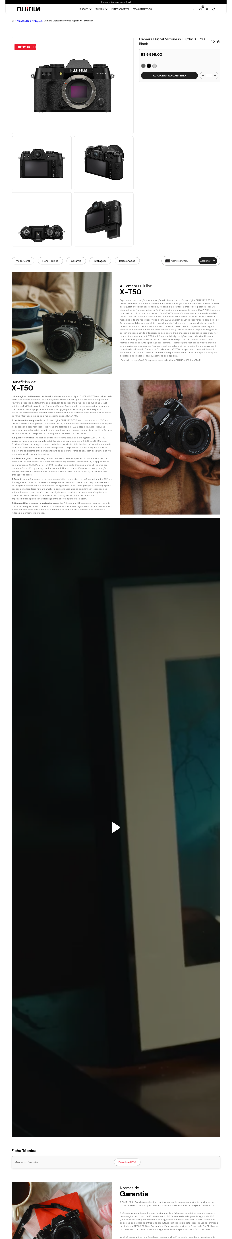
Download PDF (127, 1162)
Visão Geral (23, 260)
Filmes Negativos (120, 9)
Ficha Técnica (50, 260)
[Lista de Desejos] (213, 9)
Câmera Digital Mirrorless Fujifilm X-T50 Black (68, 20)
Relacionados (127, 260)
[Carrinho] (200, 9)
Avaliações (100, 260)
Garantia (76, 260)
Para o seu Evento (142, 9)
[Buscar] (194, 9)
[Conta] (206, 9)
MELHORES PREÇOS (30, 21)
